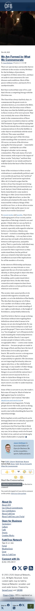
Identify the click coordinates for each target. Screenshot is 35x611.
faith (7, 462)
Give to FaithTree (9, 554)
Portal (4, 546)
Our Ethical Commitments (12, 508)
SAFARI (19, 590)
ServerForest (7, 590)
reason (26, 462)
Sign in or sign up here (18, 493)
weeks (10, 215)
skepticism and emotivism (11, 400)
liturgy (12, 462)
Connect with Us (11, 558)
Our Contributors (9, 510)
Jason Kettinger (8, 63)
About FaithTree (8, 513)
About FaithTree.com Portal (13, 516)
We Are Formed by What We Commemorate (15, 58)
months (20, 215)
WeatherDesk (7, 548)
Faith (17, 464)
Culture (5, 526)
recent (5, 215)
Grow (4, 551)
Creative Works (8, 535)
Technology (6, 524)
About (6, 505)
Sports (4, 532)
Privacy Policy (8, 595)
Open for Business (12, 520)
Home (13, 464)
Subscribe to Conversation (11, 484)
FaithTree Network (12, 539)
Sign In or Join (8, 543)
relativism (19, 462)
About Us (7, 501)
